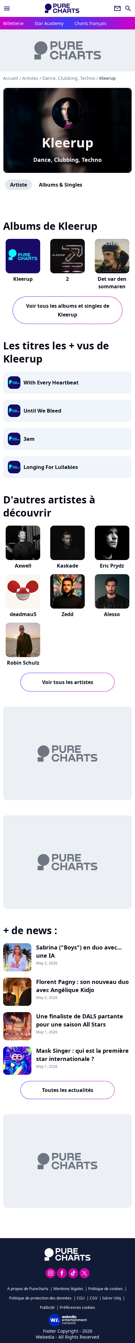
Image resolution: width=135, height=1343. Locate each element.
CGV (93, 1298)
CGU (81, 1298)
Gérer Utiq (111, 1298)
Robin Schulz (23, 662)
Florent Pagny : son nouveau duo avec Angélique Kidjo (82, 986)
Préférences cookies (77, 1307)
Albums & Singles (60, 184)
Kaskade (67, 565)
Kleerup (68, 142)
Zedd (67, 614)
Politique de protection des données (40, 1298)
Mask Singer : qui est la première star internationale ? (82, 1055)
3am (29, 438)
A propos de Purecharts (27, 1288)
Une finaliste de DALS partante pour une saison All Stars (79, 1020)
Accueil (10, 78)
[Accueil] (62, 8)
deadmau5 (23, 614)
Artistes (30, 78)
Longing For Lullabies (51, 467)
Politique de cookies (105, 1288)
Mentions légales (68, 1288)
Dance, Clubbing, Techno (67, 159)
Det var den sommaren (112, 282)
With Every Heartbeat (51, 382)
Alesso (112, 614)
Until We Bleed (42, 410)
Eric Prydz (112, 565)
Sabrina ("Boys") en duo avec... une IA (79, 951)
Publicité (47, 1307)
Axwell (23, 565)
